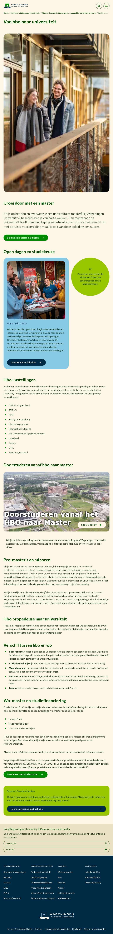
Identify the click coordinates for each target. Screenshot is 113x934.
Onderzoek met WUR (41, 872)
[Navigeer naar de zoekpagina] (99, 6)
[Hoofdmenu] (106, 6)
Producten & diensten (41, 887)
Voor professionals (12, 898)
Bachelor (8, 877)
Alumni (61, 887)
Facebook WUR (92, 882)
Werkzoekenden (65, 872)
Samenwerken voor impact (43, 898)
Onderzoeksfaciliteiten (41, 882)
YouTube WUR (91, 877)
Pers (60, 877)
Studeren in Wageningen (15, 872)
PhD (6, 893)
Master (7, 882)
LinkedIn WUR (91, 872)
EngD (6, 887)
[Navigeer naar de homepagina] (16, 6)
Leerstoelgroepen (39, 877)
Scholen (61, 882)
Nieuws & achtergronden (42, 893)
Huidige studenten (66, 893)
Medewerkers (64, 898)
